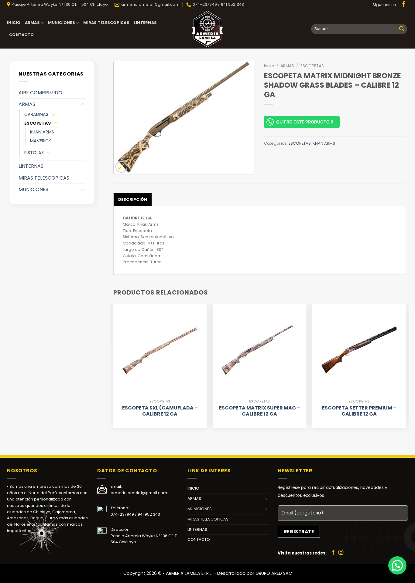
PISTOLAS (34, 153)
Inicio (269, 66)
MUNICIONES (61, 22)
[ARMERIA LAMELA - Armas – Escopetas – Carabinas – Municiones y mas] (207, 29)
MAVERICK (40, 141)
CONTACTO (21, 34)
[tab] (132, 199)
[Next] (405, 368)
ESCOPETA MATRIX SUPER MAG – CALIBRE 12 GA (259, 411)
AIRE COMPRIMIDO (40, 92)
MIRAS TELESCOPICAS (106, 22)
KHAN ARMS (42, 132)
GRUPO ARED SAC (274, 573)
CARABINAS (36, 114)
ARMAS (32, 22)
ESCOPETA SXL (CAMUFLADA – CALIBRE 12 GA (160, 411)
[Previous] (113, 368)
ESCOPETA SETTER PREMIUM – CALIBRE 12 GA (359, 411)
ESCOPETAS (37, 123)
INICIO (14, 22)
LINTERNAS (145, 22)
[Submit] (401, 29)
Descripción (132, 199)
